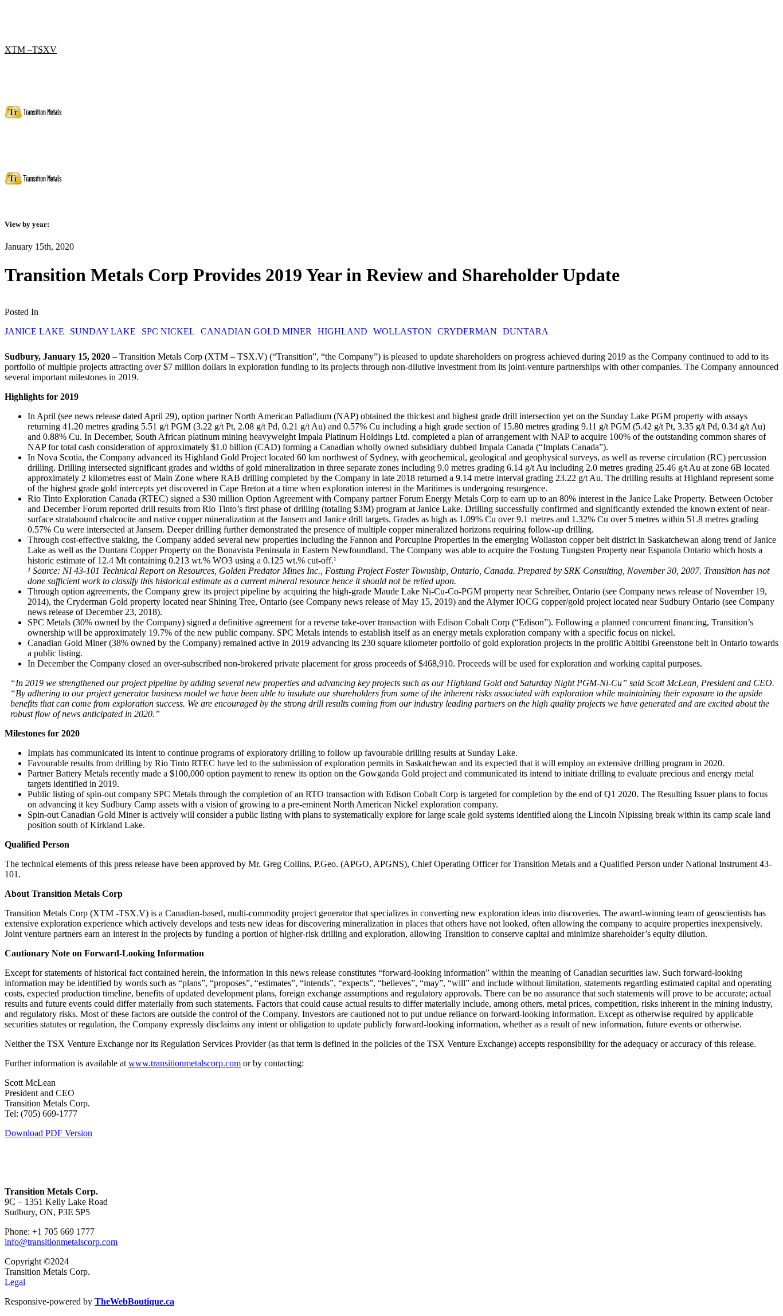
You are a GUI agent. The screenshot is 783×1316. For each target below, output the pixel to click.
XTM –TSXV (31, 49)
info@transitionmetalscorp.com (61, 1242)
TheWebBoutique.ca (134, 1301)
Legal (15, 1282)
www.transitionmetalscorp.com (184, 1063)
